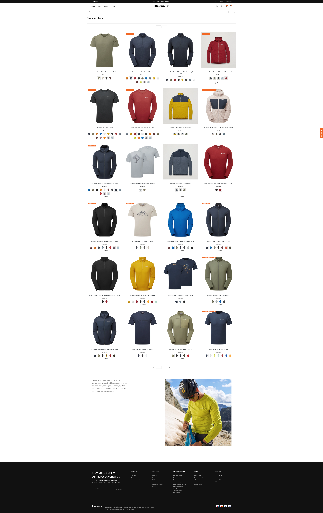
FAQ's (153, 479)
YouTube (219, 479)
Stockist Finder (135, 482)
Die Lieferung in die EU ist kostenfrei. (161, 1)
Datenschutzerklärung (200, 477)
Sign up (221, 1)
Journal (219, 482)
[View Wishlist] (221, 6)
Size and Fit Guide (178, 475)
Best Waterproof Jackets (179, 484)
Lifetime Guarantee (178, 486)
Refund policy (176, 492)
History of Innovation (136, 477)
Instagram (219, 477)
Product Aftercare (178, 479)
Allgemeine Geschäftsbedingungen (200, 481)
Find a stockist (228, 1)
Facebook (219, 475)
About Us (133, 475)
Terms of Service (177, 490)
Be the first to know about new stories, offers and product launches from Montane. (106, 482)
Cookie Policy (197, 475)
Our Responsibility (136, 479)
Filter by (91, 11)
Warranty (175, 488)
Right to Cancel (198, 484)
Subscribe (119, 489)
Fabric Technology (178, 477)
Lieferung (154, 475)
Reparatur (154, 482)
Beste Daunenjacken (178, 482)
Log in (216, 1)
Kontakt (154, 486)
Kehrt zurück (155, 477)
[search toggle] (217, 6)
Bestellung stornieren (157, 484)
